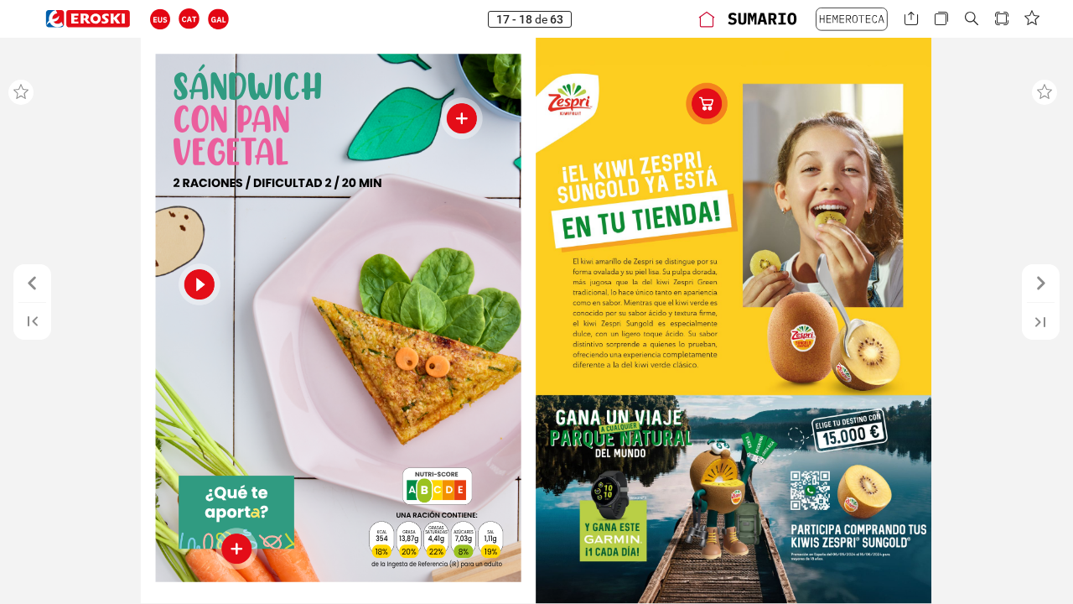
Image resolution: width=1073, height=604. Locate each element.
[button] (160, 19)
